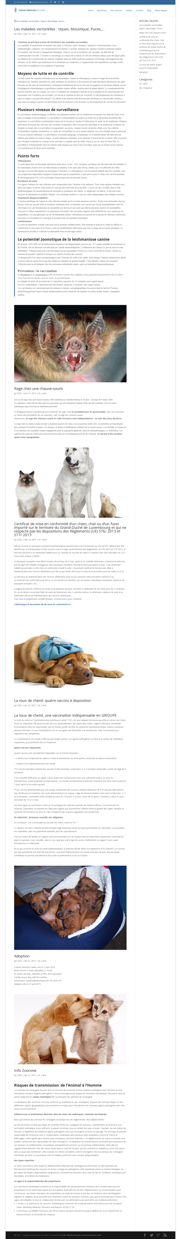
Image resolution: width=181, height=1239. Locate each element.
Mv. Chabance (145, 88)
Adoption (22, 955)
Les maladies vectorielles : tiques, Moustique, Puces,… (59, 28)
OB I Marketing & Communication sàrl (82, 1235)
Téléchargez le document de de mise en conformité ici (42, 604)
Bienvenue (102, 10)
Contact (139, 10)
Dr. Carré (42, 33)
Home (90, 10)
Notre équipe (161, 10)
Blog (149, 10)
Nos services (116, 10)
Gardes (129, 10)
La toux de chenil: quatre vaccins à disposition (52, 700)
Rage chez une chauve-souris (38, 388)
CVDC (19, 33)
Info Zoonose (25, 1070)
